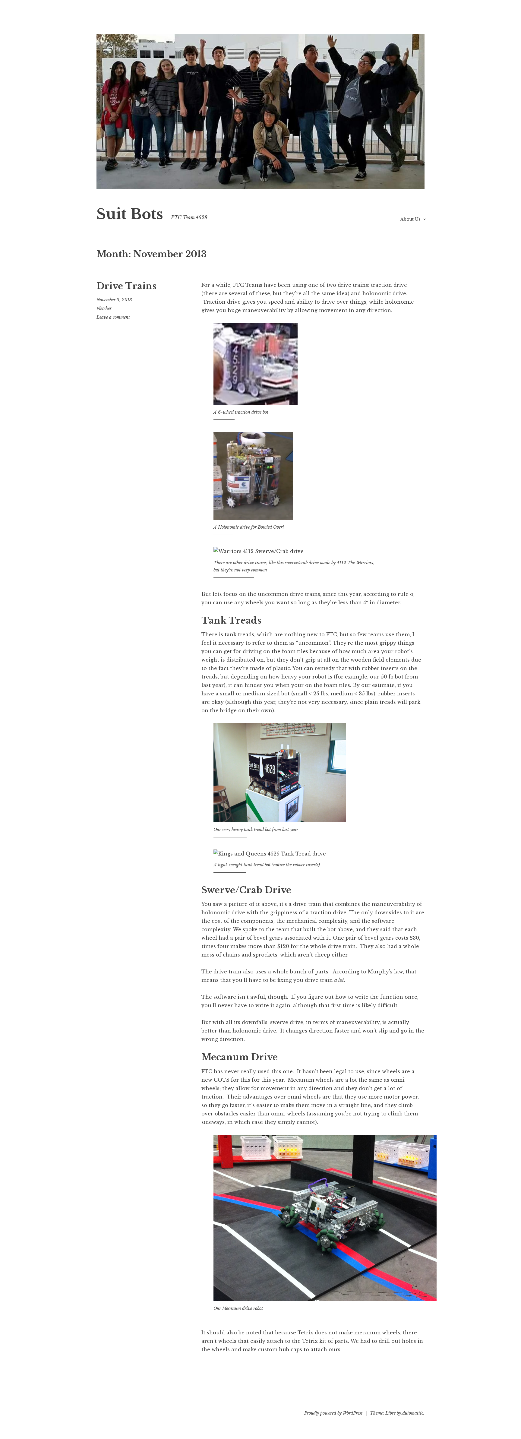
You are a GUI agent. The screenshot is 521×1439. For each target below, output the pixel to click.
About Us (410, 219)
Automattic (412, 1413)
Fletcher (104, 308)
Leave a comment (113, 317)
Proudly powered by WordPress (333, 1413)
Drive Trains (126, 286)
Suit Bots (129, 214)
